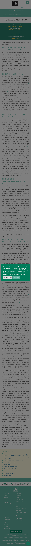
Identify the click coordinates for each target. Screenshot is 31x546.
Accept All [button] (16, 277)
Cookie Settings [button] (7, 277)
